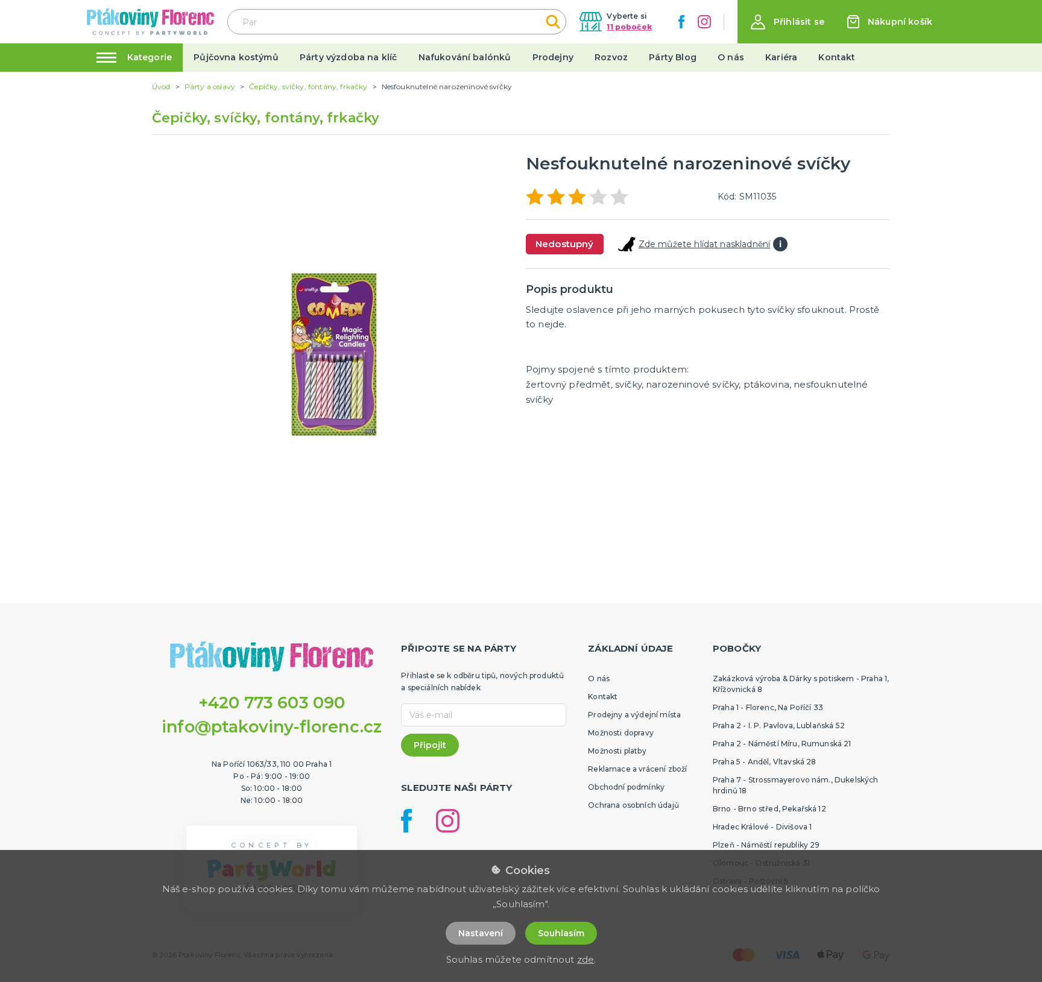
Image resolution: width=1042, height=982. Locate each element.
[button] (787, 22)
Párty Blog (672, 57)
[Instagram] (704, 21)
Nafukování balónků (464, 57)
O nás (731, 57)
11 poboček (629, 26)
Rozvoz (611, 57)
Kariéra (781, 57)
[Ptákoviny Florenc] (150, 21)
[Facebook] (681, 21)
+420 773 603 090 (272, 703)
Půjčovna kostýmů (236, 57)
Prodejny (552, 57)
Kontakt (836, 57)
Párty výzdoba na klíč (348, 57)
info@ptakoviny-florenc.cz (272, 727)
